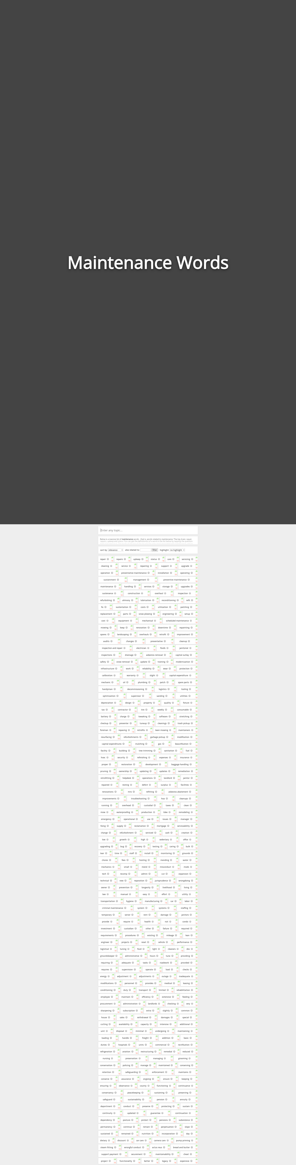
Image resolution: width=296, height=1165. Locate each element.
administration (130, 1003)
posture (126, 1120)
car (172, 901)
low (103, 839)
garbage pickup (157, 737)
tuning (123, 949)
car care (140, 1140)
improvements (109, 798)
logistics (162, 689)
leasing (186, 983)
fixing (103, 825)
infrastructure (107, 668)
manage (144, 1065)
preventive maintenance (175, 579)
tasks (145, 962)
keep (122, 627)
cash (167, 832)
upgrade (185, 566)
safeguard (107, 1099)
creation (185, 832)
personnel (129, 983)
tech (104, 873)
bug (122, 846)
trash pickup (184, 723)
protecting (166, 1106)
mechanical (147, 620)
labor (187, 901)
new (121, 880)
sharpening (106, 1010)
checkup (104, 723)
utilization (163, 607)
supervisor (136, 696)
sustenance (107, 593)
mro (130, 791)
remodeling (184, 812)
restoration (126, 764)
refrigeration (106, 1051)
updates (163, 771)
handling (128, 586)
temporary (107, 914)
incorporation (168, 1133)
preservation (131, 1058)
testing (156, 846)
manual (124, 894)
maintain (125, 996)
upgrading (105, 846)
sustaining (159, 1092)
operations (147, 778)
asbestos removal (154, 655)
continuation (181, 1113)
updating (144, 771)
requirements (107, 935)
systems (162, 908)
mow (103, 812)
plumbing (142, 682)
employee (105, 996)
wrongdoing (184, 880)
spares (103, 634)
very (188, 1003)
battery (104, 716)
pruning (104, 771)
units (141, 1044)
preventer (124, 723)
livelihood (167, 887)
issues (165, 819)
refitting (150, 791)
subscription (129, 1010)
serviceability (183, 825)
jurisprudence (161, 880)
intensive (164, 1024)
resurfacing (106, 737)
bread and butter (181, 1147)
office (185, 839)
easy (145, 894)
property (148, 702)
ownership (124, 771)
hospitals (122, 1044)
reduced (186, 1051)
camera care (160, 1140)
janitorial (183, 648)
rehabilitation (183, 990)
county (143, 1085)
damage (164, 914)
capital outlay (182, 655)
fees (123, 860)
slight (152, 675)
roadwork (164, 962)
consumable (183, 709)
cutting (104, 1024)
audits (106, 641)
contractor (123, 709)
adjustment (122, 976)
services (147, 586)
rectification (184, 1044)
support (165, 566)
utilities (183, 696)
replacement (106, 613)
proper (105, 764)
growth (123, 839)
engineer (105, 942)
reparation (139, 880)
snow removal (123, 661)
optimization (109, 696)
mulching (139, 743)
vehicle (161, 942)
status (154, 559)
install (147, 853)
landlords (152, 1003)
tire (142, 709)
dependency (106, 1120)
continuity (107, 1113)
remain (146, 1126)
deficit (145, 784)
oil (124, 682)
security (121, 757)
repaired (105, 784)
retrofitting (106, 778)
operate (149, 969)
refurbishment (127, 832)
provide (105, 921)
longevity (146, 887)
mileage (170, 935)
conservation (106, 1065)
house (104, 1017)
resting (125, 784)
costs (143, 607)
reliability (146, 668)
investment (106, 928)
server (127, 914)
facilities (185, 784)
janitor (186, 778)
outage (165, 976)
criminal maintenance (112, 908)
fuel (187, 750)
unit (103, 1031)
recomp (123, 873)
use (148, 819)
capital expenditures (112, 743)
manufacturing (152, 901)
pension (160, 1099)
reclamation (140, 825)
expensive (184, 1161)
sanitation (169, 750)
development (151, 764)
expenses (163, 757)
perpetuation (167, 1126)
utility (185, 894)
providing (185, 955)
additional (185, 1024)
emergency (106, 819)
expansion (183, 873)
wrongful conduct (132, 1147)
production (146, 812)
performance (183, 942)
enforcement (158, 1072)
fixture (186, 702)
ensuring (104, 1085)
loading (105, 1038)
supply (120, 825)
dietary (103, 1140)
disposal (120, 1031)
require (126, 921)
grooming (183, 1058)
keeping (185, 1079)
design (128, 702)
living (186, 887)
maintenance (106, 586)
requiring (105, 962)
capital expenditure (178, 675)
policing (126, 1065)
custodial (148, 805)
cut (163, 873)
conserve (105, 1079)
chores (105, 860)
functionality (126, 1161)
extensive (166, 996)
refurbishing (106, 600)
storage (166, 586)
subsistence (184, 1120)
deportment (106, 1106)
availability (124, 1024)
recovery (138, 846)
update (143, 661)
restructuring (147, 1051)
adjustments (145, 976)
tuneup (143, 723)
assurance (126, 1079)
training (161, 661)
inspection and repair (112, 648)
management (139, 579)
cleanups (183, 798)
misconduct (165, 866)
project (104, 1161)
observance (124, 1085)
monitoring (166, 853)
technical (104, 880)
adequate (126, 962)
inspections (106, 655)
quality (167, 702)
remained (125, 1133)
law (104, 894)
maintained (164, 1065)
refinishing (142, 757)
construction (134, 593)
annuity (183, 1099)
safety (103, 661)
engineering (168, 613)
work (128, 668)
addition (166, 1038)
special (185, 1017)
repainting (184, 627)
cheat (186, 1154)
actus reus (157, 1147)
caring (173, 846)
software (163, 716)
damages (165, 1017)
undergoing (160, 1031)
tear (102, 853)
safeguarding (131, 1072)
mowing (104, 627)
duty (125, 990)
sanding (160, 696)
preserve (146, 1106)
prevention (124, 887)
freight (145, 1038)
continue (127, 1126)
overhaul (159, 593)
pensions (163, 1120)
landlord (168, 778)
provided (185, 962)
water (185, 860)
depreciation (107, 702)
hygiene (130, 901)
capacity (145, 1024)
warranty (131, 675)
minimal (140, 1031)
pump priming (183, 1140)
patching (184, 607)
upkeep (136, 559)
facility (104, 750)
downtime (163, 627)
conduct (127, 1106)
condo (185, 921)
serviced (149, 832)
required (185, 928)
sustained (105, 1133)
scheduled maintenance (177, 620)
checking (171, 1003)
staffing (184, 908)
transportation (108, 901)
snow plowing (145, 613)
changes (130, 641)
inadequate (184, 976)
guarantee (155, 1113)
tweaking (142, 716)
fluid (139, 949)
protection (184, 668)
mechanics (106, 866)
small (126, 866)
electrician (141, 648)
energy (103, 976)
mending (164, 860)
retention (106, 1072)
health (147, 921)
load (168, 969)
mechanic (105, 682)
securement (136, 1154)
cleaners (172, 949)
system (140, 908)
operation (105, 572)
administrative (132, 955)
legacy (165, 1161)
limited (162, 990)
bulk (188, 846)
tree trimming (145, 750)
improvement (183, 634)
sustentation (122, 607)
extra (148, 1010)
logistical (104, 949)
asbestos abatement (178, 791)
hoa (163, 798)
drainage (129, 655)
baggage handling (180, 764)
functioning (162, 1085)
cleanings (162, 723)
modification (183, 737)
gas (159, 743)
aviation (126, 1051)
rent (145, 914)
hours (152, 955)
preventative (157, 641)
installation (163, 572)
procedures (130, 935)
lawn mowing (161, 730)
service (124, 566)
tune (168, 955)
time (117, 853)
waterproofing (123, 812)
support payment (109, 1154)
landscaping (123, 634)
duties (104, 1044)
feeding (186, 996)
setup (187, 613)
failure (166, 928)
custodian (129, 928)
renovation (141, 627)
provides (149, 983)
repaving (123, 730)
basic (186, 1038)
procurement (106, 1003)
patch (162, 682)
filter (155, 550)
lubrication (146, 600)
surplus (164, 784)
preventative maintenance (134, 572)
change (104, 832)
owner (104, 887)
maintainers (184, 730)
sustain (186, 1106)
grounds (186, 853)
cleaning (105, 566)
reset (143, 942)
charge (123, 716)
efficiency (146, 996)
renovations (107, 791)
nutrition (146, 1133)
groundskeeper (107, 955)
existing (151, 935)
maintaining (184, 1031)
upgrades (185, 586)
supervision (127, 969)
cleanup (183, 641)
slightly (166, 1010)
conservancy (107, 1092)
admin (144, 873)
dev (188, 949)
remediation (184, 771)
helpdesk (127, 778)
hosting (143, 860)
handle (125, 1038)
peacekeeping (133, 1092)
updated (131, 1113)
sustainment (110, 579)
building (123, 750)
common (185, 1010)
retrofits (141, 730)
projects (125, 942)
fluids (162, 648)
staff (132, 853)
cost (103, 620)
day (188, 1133)
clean (186, 805)
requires (105, 969)
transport (143, 990)
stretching (184, 716)
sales (122, 1017)
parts (125, 613)
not (166, 921)
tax (103, 709)
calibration (107, 675)
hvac (103, 757)
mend (144, 866)
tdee (165, 812)
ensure (166, 1079)
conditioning (106, 990)
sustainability (134, 1099)
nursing (106, 1058)
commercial (160, 1044)
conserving (185, 1065)
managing (158, 1058)
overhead (126, 805)
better (147, 1161)
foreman (104, 730)
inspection (183, 593)
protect (144, 1120)
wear (165, 668)
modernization (183, 661)
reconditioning (169, 600)
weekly (160, 709)
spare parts (183, 682)
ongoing (147, 1079)
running (105, 805)
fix (102, 607)
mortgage (161, 825)
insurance (184, 757)
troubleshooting (138, 798)
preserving (183, 1092)
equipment (123, 620)
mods (186, 866)
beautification (181, 743)
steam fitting (106, 1147)
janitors (185, 914)
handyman (107, 689)
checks (186, 969)
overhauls (144, 634)
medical (168, 983)
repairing (144, 566)
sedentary (164, 839)
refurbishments (131, 737)
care (169, 559)
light (154, 949)
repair (103, 559)
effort (164, 894)
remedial (168, 1051)
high (143, 839)
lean (187, 935)
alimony (126, 600)
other (148, 928)
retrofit (162, 634)
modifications (107, 983)
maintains (183, 1072)
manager (185, 819)
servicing (186, 559)
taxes (168, 805)
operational (129, 819)
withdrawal (142, 1017)
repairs (119, 559)
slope (187, 1126)
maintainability (163, 1154)
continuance (184, 1085)
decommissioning (135, 689)
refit (188, 600)
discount (121, 1140)
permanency (106, 1126)
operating (185, 572)
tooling (184, 689)
